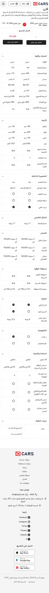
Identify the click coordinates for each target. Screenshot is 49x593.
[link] (24, 552)
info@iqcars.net (18, 494)
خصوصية (31, 582)
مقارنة (24, 471)
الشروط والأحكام (20, 582)
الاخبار (24, 479)
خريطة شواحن (24, 475)
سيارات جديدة (24, 460)
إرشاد (24, 467)
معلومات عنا (24, 483)
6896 (32, 494)
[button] (3, 3)
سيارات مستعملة (24, 463)
